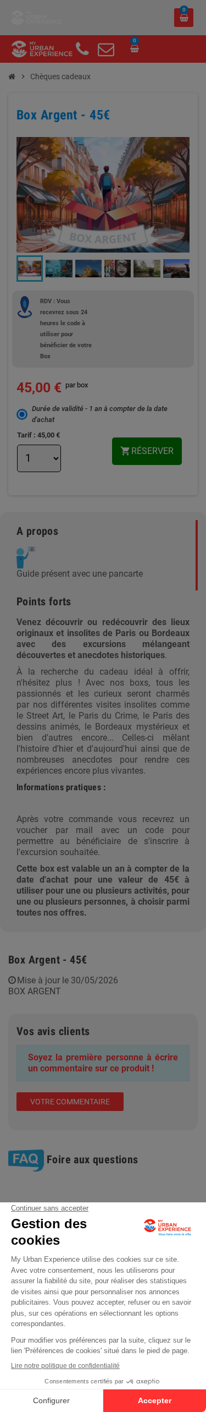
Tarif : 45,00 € (38, 435)
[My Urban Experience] (36, 17)
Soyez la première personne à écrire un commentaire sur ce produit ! (103, 1063)
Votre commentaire (70, 1101)
